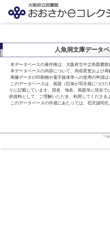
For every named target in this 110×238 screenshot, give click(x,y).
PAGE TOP (101, 225)
